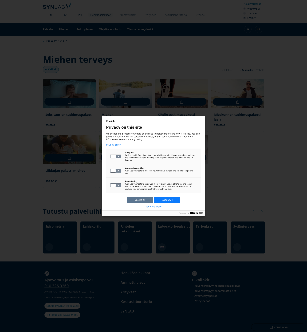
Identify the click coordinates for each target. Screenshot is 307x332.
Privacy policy (113, 144)
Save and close (153, 206)
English (110, 121)
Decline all (139, 199)
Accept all (167, 199)
